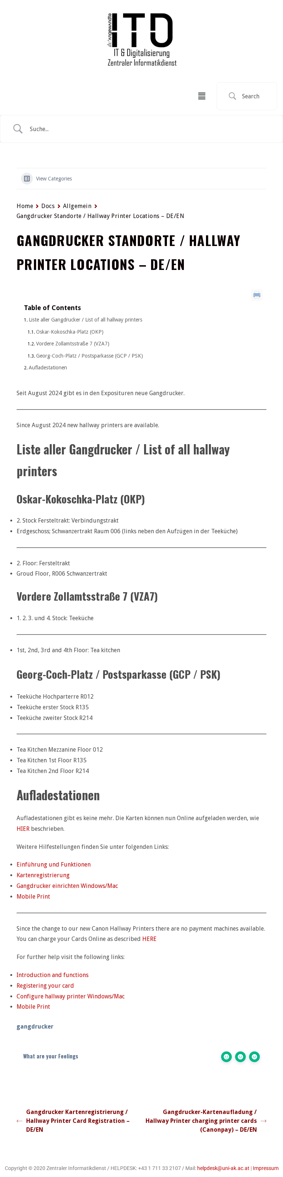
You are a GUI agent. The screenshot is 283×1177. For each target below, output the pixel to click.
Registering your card (45, 985)
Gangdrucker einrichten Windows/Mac (67, 885)
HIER (23, 828)
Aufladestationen (48, 367)
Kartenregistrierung (43, 875)
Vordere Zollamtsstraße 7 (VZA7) (72, 344)
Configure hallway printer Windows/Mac (71, 996)
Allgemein (77, 206)
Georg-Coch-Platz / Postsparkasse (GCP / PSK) (89, 356)
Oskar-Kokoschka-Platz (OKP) (70, 332)
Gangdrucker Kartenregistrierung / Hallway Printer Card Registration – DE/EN (78, 1121)
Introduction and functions (52, 975)
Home (25, 206)
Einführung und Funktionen (54, 864)
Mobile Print (33, 896)
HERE (149, 938)
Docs (48, 206)
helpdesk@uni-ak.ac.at (223, 1168)
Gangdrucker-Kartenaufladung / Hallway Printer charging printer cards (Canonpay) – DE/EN (201, 1121)
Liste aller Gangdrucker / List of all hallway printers (85, 320)
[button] (201, 96)
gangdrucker (35, 1026)
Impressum (266, 1168)
